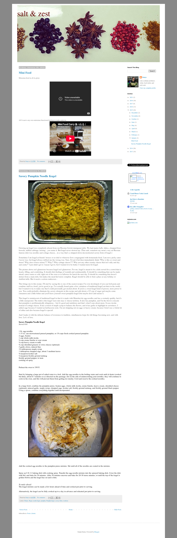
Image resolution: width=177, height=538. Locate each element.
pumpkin (43, 501)
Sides (61, 501)
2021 (131, 97)
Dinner (26, 501)
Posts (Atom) (31, 513)
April (133, 128)
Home (71, 509)
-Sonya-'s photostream (140, 178)
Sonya (144, 77)
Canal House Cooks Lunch (139, 193)
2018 (131, 100)
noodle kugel (36, 501)
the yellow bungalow (137, 207)
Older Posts (117, 509)
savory (57, 501)
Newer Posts (23, 509)
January (134, 138)
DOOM (132, 201)
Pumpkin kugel (50, 501)
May (133, 125)
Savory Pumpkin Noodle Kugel (37, 176)
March (134, 131)
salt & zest (33, 13)
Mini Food (25, 72)
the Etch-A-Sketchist (137, 199)
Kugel (30, 501)
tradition (65, 501)
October (134, 119)
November (135, 116)
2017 (131, 104)
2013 (131, 151)
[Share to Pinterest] (59, 161)
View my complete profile (148, 88)
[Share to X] (54, 161)
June (133, 122)
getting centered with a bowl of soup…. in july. (142, 210)
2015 (131, 110)
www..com (137, 173)
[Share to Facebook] (57, 161)
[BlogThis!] (52, 161)
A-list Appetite (135, 190)
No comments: (41, 161)
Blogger (96, 532)
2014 (131, 148)
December (135, 113)
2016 (131, 107)
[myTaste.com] (132, 222)
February (134, 135)
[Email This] (49, 161)
